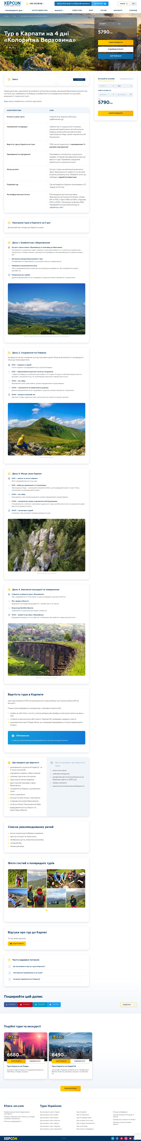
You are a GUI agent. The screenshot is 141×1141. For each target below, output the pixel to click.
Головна (6, 16)
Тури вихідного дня (13, 10)
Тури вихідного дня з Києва (49, 1115)
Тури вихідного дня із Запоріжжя (51, 1129)
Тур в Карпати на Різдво (18, 1066)
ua (133, 3)
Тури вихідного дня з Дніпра (49, 1123)
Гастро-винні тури (39, 10)
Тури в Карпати (81, 1112)
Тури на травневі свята (84, 1117)
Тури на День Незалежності (85, 1123)
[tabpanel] (46, 888)
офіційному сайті (56, 207)
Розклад (133, 10)
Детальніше (98, 3)
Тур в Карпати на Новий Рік (64, 1066)
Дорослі (103, 94)
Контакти (118, 10)
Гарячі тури (77, 10)
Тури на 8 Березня (82, 1115)
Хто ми (103, 10)
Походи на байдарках (120, 1112)
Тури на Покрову (82, 1126)
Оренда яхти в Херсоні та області (124, 1119)
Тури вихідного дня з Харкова (50, 1126)
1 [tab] (46, 910)
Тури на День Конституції (84, 1120)
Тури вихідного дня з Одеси (49, 1117)
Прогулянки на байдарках (85, 1129)
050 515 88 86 (36, 4)
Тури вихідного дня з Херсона (50, 1120)
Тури (14, 16)
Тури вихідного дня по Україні (50, 1112)
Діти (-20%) (121, 94)
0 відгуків (39, 47)
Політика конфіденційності (12, 1121)
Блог (91, 10)
